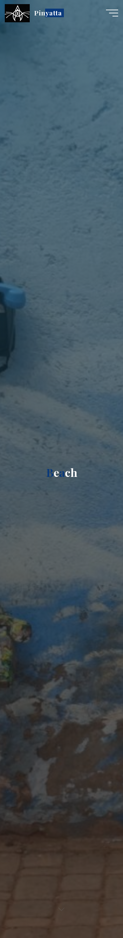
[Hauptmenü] (112, 13)
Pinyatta (48, 13)
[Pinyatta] (17, 13)
